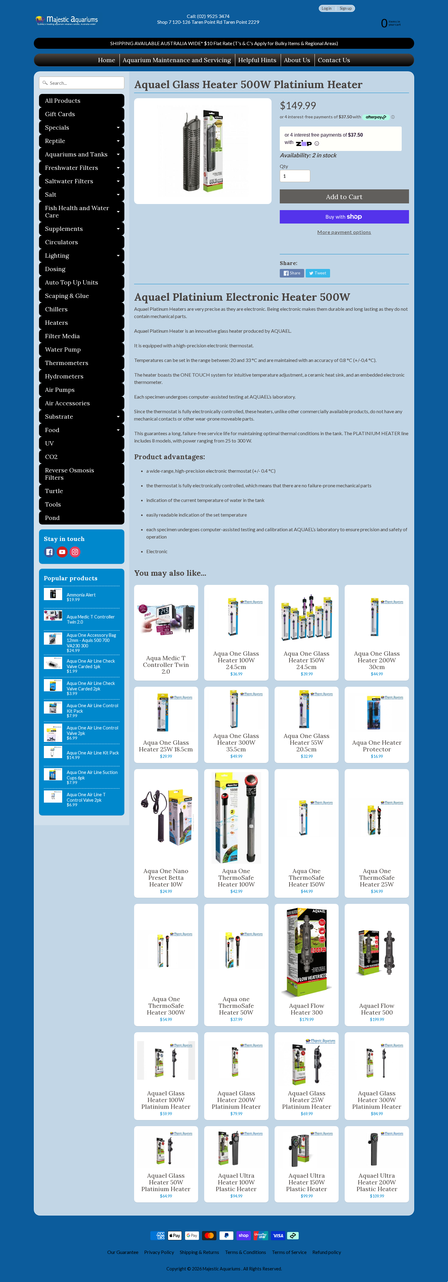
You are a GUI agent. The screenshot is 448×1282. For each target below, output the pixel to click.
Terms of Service (289, 1252)
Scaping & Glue (67, 295)
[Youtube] (62, 551)
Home (106, 60)
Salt (84, 196)
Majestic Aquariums (222, 1268)
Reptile (84, 142)
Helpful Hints (257, 60)
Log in (327, 8)
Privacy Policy (159, 1252)
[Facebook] (49, 551)
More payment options (344, 232)
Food (84, 431)
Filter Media (62, 336)
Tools (53, 504)
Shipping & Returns (199, 1252)
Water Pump (63, 349)
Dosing (55, 269)
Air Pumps (60, 389)
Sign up (346, 8)
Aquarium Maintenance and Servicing (177, 60)
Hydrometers (64, 376)
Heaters (56, 322)
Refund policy (326, 1252)
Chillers (56, 309)
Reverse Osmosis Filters (69, 473)
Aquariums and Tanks (84, 155)
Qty (284, 166)
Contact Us (334, 60)
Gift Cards (60, 114)
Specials (84, 129)
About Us (297, 60)
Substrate (84, 418)
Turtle (54, 491)
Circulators (61, 242)
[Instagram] (74, 551)
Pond (52, 517)
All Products (62, 100)
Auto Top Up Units (71, 282)
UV (49, 443)
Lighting (84, 257)
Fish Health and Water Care (84, 212)
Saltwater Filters (84, 182)
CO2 (51, 456)
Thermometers (66, 363)
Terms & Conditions (245, 1252)
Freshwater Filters (84, 169)
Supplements (84, 230)
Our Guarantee (122, 1252)
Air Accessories (67, 403)
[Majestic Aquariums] (68, 19)
